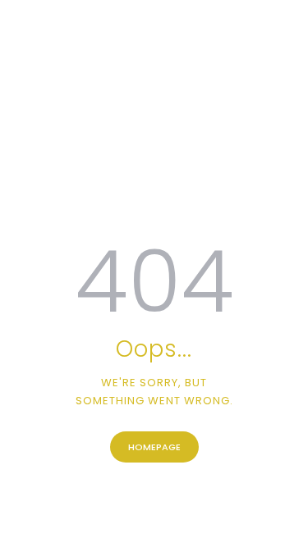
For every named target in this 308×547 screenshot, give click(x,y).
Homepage (154, 447)
